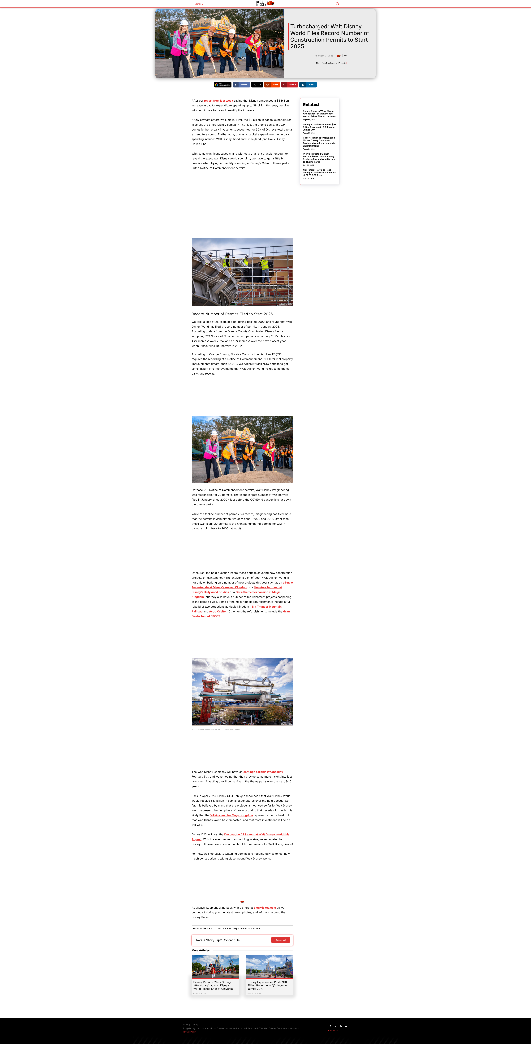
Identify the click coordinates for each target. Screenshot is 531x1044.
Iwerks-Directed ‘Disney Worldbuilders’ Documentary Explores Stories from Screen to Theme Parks (319, 157)
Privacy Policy (189, 1032)
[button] (337, 4)
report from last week (218, 100)
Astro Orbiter (218, 611)
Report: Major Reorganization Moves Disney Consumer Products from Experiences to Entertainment (319, 141)
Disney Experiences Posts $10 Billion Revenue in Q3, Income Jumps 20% (267, 985)
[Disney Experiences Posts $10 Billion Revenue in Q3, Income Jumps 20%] (269, 968)
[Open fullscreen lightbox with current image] (242, 272)
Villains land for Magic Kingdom (231, 815)
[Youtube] (346, 1026)
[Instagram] (341, 1026)
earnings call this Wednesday (263, 772)
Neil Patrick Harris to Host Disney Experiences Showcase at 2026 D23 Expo (319, 172)
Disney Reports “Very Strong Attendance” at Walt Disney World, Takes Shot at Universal (213, 985)
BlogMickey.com (265, 907)
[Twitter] (335, 1026)
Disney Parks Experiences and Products (331, 63)
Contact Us (333, 1030)
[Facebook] (330, 1026)
